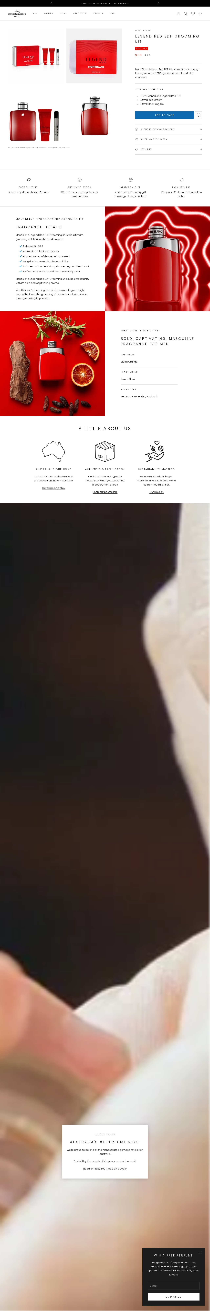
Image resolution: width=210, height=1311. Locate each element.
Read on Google (117, 1168)
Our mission (156, 492)
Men (35, 13)
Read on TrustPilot (94, 1168)
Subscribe (173, 1296)
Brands (98, 13)
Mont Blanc (143, 30)
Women (48, 13)
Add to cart (164, 115)
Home (63, 13)
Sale (113, 13)
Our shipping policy (53, 488)
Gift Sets (80, 13)
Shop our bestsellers (105, 492)
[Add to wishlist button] (198, 115)
